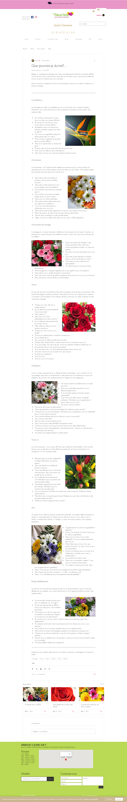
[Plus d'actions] (94, 60)
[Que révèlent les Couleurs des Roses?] (63, 694)
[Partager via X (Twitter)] (36, 669)
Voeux (47, 658)
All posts (25, 49)
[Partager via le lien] (45, 669)
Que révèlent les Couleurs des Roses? (63, 705)
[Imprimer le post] (49, 669)
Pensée (65, 658)
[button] (94, 11)
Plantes (32, 49)
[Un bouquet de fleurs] (35, 694)
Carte (41, 658)
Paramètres (109, 799)
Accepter (119, 799)
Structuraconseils (92, 795)
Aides (49, 49)
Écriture (53, 658)
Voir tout (102, 684)
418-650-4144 (63, 32)
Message (35, 658)
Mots (59, 658)
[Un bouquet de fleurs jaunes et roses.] (91, 694)
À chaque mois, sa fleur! (33, 704)
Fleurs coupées (41, 49)
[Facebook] (32, 17)
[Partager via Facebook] (32, 669)
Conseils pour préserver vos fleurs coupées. (90, 705)
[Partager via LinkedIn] (41, 669)
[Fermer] (125, 799)
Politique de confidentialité (91, 799)
